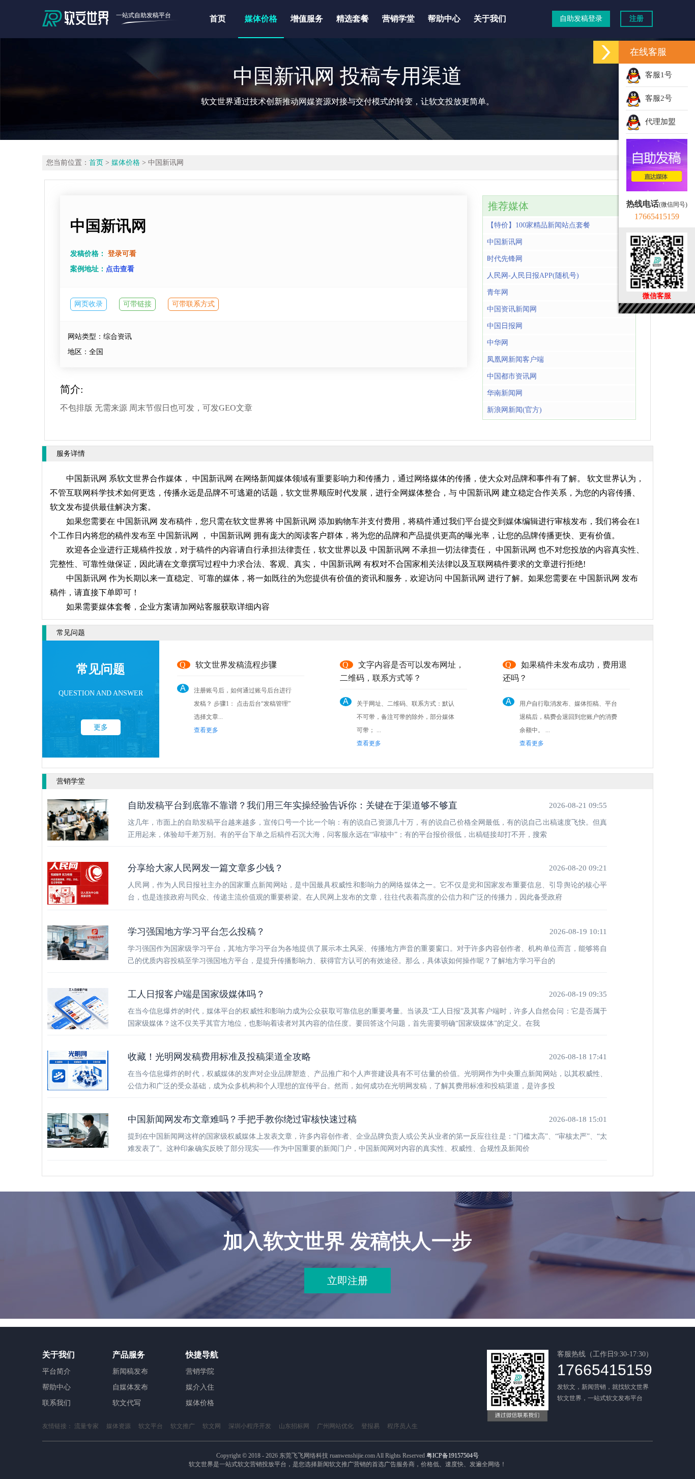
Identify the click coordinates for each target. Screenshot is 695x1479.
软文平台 (150, 1426)
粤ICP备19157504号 (452, 1455)
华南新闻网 (505, 393)
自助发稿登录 (581, 18)
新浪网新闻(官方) (514, 410)
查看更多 (206, 730)
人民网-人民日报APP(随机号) (533, 275)
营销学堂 (398, 18)
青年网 (497, 292)
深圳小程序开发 (249, 1426)
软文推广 (182, 1426)
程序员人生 (402, 1426)
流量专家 (86, 1426)
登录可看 (122, 253)
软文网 (211, 1426)
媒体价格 (261, 18)
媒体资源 (118, 1426)
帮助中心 (444, 18)
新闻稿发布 (130, 1371)
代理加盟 (658, 122)
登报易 (370, 1426)
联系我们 (56, 1403)
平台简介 (56, 1371)
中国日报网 (505, 326)
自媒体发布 (130, 1387)
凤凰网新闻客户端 (515, 359)
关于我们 (490, 18)
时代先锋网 (505, 259)
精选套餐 (352, 18)
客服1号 (656, 75)
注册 (636, 18)
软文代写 (126, 1403)
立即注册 (347, 1280)
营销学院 (200, 1371)
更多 (101, 727)
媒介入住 (200, 1387)
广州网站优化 (335, 1426)
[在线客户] (606, 52)
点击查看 (120, 269)
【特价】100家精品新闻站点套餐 (538, 225)
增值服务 (307, 18)
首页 (218, 18)
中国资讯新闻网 (512, 309)
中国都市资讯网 (512, 376)
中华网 (497, 342)
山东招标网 (294, 1426)
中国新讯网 (505, 242)
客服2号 (656, 98)
